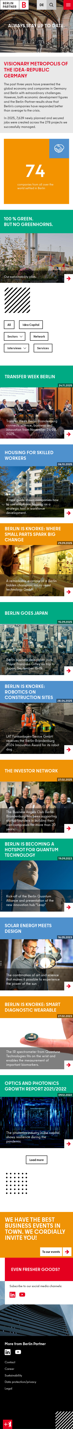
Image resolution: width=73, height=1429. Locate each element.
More (3, 246)
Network (39, 336)
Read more (7, 402)
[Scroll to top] (64, 1420)
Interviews (14, 348)
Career (9, 1369)
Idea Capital (31, 325)
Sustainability (13, 1375)
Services (43, 348)
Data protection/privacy (20, 1382)
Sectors (12, 336)
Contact (10, 1362)
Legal (8, 1388)
